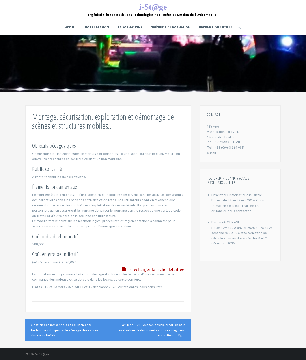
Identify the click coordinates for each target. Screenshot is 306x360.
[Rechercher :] (240, 27)
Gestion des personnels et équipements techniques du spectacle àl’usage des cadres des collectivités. (64, 330)
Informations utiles (215, 27)
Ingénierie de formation (170, 27)
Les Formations (129, 27)
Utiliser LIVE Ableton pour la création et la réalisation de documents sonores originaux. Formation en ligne (152, 330)
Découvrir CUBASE (225, 222)
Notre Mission (97, 27)
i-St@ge (153, 6)
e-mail (211, 153)
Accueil (71, 27)
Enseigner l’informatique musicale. (237, 195)
